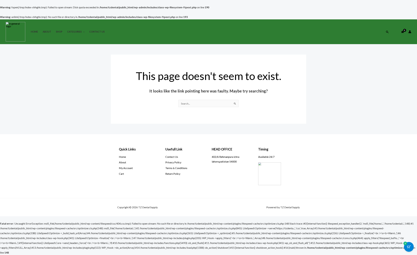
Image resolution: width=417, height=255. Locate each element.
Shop (59, 31)
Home (34, 31)
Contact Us (97, 31)
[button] (83, 31)
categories (74, 31)
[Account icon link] (409, 31)
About (47, 31)
